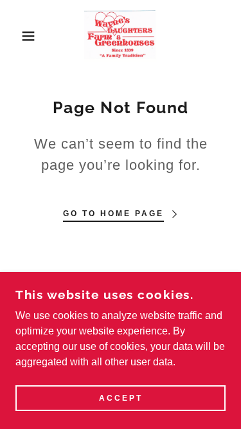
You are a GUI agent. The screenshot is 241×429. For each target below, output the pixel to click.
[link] (120, 36)
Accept (121, 398)
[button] (18, 36)
